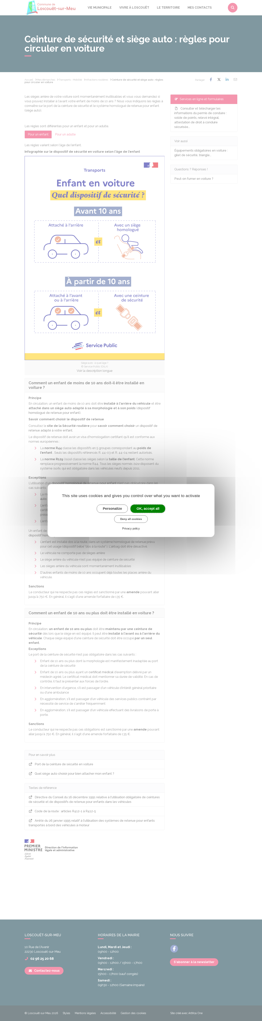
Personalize (112, 508)
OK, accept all (148, 508)
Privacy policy (131, 528)
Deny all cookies (131, 518)
